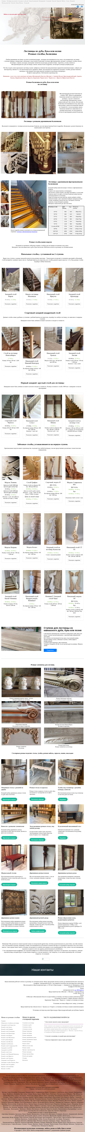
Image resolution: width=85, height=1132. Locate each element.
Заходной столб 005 (6, 1050)
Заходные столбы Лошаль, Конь (10, 1062)
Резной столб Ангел (6, 1027)
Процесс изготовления (7, 1066)
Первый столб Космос (7, 1043)
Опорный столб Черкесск (8, 1060)
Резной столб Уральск (7, 1058)
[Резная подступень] (64, 735)
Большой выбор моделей (67, 885)
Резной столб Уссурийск (7, 1064)
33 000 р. (7, 489)
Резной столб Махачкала (8, 1037)
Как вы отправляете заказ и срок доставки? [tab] (58, 1040)
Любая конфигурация (37, 931)
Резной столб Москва (7, 1041)
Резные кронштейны (28, 1054)
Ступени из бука (26, 1027)
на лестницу (42, 84)
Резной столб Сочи (6, 1052)
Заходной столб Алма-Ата (8, 1025)
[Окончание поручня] (21, 712)
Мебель (63, 1)
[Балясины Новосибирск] (71, 164)
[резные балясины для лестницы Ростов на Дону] (14, 164)
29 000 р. (13, 489)
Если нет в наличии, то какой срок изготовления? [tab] (60, 1036)
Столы (67, 1)
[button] (4, 639)
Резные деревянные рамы (29, 1037)
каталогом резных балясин (31, 126)
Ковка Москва (19, 3)
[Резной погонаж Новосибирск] (64, 712)
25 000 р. (77, 426)
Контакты (25, 1060)
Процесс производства (28, 1049)
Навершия (41, 1)
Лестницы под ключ (11, 1)
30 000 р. (77, 358)
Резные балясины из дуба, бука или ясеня (42, 82)
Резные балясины (27, 1031)
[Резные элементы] (21, 736)
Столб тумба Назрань (7, 1039)
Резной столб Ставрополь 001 (9, 1046)
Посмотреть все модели (10, 931)
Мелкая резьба (5, 3)
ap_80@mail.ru (79, 990)
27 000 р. (71, 426)
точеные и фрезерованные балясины (27, 231)
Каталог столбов (5, 1068)
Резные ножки (26, 1047)
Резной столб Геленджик (8, 1031)
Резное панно (26, 1043)
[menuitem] (10, 1021)
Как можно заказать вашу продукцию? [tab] (57, 1022)
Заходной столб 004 (6, 1048)
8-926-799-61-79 (79, 993)
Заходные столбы (22, 1)
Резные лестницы (27, 1033)
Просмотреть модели (9, 799)
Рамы (53, 1)
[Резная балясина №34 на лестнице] (71, 142)
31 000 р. (7, 550)
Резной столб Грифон (7, 1029)
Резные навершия (27, 1035)
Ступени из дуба (27, 1025)
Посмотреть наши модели (39, 883)
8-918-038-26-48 (75, 4)
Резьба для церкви (27, 1056)
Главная (3, 1021)
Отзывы (24, 1058)
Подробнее (50, 650)
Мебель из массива (27, 1045)
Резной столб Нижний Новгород (10, 1054)
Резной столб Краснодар (8, 1033)
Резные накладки (27, 1052)
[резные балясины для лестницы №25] (14, 142)
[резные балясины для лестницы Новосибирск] (42, 153)
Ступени (48, 1)
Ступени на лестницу (28, 1023)
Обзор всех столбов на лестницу (10, 1023)
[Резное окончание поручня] (64, 682)
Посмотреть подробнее (12, 28)
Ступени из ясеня (27, 1029)
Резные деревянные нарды (29, 1039)
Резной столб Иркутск (7, 1056)
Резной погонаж (26, 1041)
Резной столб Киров (6, 1035)
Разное (12, 3)
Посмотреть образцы (37, 799)
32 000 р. (71, 358)
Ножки (71, 1)
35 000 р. (7, 494)
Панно (58, 1)
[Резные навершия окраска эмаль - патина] (21, 682)
